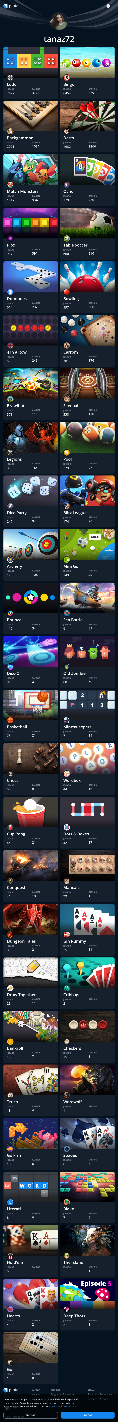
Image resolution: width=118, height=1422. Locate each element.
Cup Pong (16, 834)
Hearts (13, 1316)
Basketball (17, 726)
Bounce (14, 619)
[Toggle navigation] (113, 6)
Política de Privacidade (64, 1406)
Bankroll (15, 1048)
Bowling (71, 298)
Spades (70, 1155)
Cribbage (72, 994)
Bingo (68, 84)
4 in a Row (17, 352)
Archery (14, 566)
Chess (12, 780)
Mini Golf (72, 566)
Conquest (16, 887)
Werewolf (72, 1101)
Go (9, 1369)
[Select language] (108, 6)
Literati (14, 1208)
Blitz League (75, 512)
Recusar (30, 1415)
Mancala (71, 887)
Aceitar (88, 1415)
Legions (14, 459)
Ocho (68, 191)
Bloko (68, 1208)
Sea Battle (73, 619)
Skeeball (71, 405)
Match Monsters (23, 191)
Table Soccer (75, 245)
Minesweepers (77, 726)
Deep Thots (74, 1316)
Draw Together (21, 994)
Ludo (12, 84)
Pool (67, 459)
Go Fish (14, 1155)
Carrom (70, 352)
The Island (73, 1262)
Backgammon (20, 137)
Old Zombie (74, 673)
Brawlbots (16, 405)
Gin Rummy (74, 941)
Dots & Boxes (76, 834)
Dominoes (17, 298)
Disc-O (13, 673)
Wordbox (72, 780)
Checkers (72, 1048)
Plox (11, 245)
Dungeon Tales (21, 941)
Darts (68, 137)
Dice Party (17, 512)
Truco (12, 1101)
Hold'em (15, 1262)
